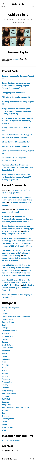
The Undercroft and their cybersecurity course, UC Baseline (16, 258)
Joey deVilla (12, 19)
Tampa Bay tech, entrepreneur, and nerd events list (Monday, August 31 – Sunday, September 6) (17, 85)
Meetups (5, 365)
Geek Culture (7, 345)
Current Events (8, 322)
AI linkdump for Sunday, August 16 (15, 146)
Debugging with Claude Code (13, 93)
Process (5, 388)
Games (5, 342)
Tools (4, 413)
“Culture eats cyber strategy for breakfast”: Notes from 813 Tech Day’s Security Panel (17, 167)
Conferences (7, 319)
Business (5, 311)
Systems (5, 402)
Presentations (7, 382)
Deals (4, 325)
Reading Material (9, 393)
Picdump (5, 373)
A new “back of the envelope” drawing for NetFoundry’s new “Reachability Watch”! (17, 120)
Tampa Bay (6, 405)
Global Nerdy (18, 4)
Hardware (6, 351)
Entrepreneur (7, 336)
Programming (7, 391)
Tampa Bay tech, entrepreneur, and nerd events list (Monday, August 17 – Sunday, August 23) (17, 177)
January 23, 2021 (27, 19)
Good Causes (7, 348)
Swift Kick (6, 399)
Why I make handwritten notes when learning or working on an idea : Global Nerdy (17, 199)
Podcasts (6, 379)
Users (4, 422)
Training (5, 416)
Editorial (5, 333)
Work (4, 430)
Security (5, 396)
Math (4, 362)
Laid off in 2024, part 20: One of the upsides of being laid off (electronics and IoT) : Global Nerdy (16, 253)
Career (4, 314)
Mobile (4, 368)
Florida (4, 339)
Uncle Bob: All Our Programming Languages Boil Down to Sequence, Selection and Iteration (17, 219)
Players (5, 376)
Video (4, 424)
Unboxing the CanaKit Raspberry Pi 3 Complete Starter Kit (18, 287)
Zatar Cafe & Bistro (9, 295)
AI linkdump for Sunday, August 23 (16, 97)
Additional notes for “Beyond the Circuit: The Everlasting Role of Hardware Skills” (16, 272)
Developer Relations (10, 331)
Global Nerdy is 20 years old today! (16, 142)
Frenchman (6, 216)
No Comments (19, 22)
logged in (16, 59)
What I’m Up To (8, 427)
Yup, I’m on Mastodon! (11, 441)
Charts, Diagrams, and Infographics (16, 316)
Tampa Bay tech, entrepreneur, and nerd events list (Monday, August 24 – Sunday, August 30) (17, 111)
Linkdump (6, 359)
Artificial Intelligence (10, 308)
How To (5, 353)
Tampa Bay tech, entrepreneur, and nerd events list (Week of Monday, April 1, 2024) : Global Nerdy (18, 228)
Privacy (5, 385)
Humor (4, 356)
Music (4, 371)
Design (5, 328)
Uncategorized (8, 419)
